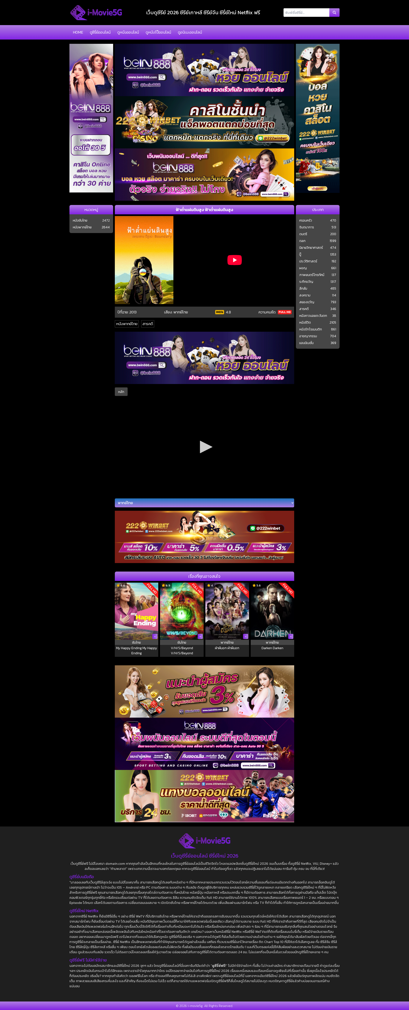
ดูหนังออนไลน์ (128, 32)
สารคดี (148, 324)
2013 (133, 312)
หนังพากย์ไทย (126, 324)
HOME (78, 32)
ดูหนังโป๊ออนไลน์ (158, 32)
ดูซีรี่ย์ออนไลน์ (100, 32)
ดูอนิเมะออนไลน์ (190, 32)
